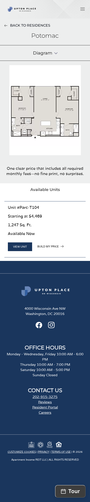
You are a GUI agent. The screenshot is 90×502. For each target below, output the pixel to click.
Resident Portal (45, 407)
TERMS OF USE (61, 451)
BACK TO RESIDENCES (30, 25)
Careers (45, 412)
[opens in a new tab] (39, 327)
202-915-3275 (45, 397)
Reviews (45, 402)
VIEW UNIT (20, 246)
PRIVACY (43, 451)
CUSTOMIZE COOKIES (22, 451)
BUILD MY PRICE (48, 246)
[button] (82, 9)
